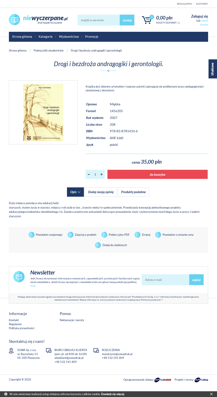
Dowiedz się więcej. (113, 394)
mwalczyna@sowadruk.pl (117, 354)
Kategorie (46, 36)
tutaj (32, 285)
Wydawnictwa (69, 36)
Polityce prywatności (151, 299)
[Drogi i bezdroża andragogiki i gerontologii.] (43, 112)
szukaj (127, 20)
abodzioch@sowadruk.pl (68, 357)
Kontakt (202, 3)
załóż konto (204, 22)
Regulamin (184, 3)
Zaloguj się (199, 16)
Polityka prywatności (21, 328)
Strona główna (22, 36)
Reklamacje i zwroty (72, 320)
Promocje (91, 36)
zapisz (196, 280)
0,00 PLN (164, 18)
